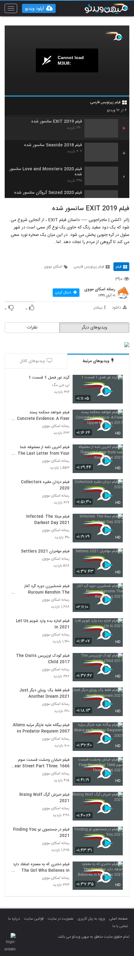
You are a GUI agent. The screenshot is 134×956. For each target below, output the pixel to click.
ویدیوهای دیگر (94, 327)
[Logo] (113, 36)
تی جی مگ (60, 385)
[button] (39, 8)
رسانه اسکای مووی (99, 290)
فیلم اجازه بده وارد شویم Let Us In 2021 (42, 624)
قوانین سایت (34, 919)
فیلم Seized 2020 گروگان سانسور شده (48, 192)
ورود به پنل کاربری (91, 919)
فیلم (119, 267)
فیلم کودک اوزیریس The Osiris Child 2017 (42, 659)
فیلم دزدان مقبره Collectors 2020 (45, 485)
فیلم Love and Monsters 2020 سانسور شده (45, 172)
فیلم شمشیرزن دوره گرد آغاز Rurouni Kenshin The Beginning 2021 (46, 589)
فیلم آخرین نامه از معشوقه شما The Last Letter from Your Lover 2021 (43, 450)
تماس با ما (120, 926)
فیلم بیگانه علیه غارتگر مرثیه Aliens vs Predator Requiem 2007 (41, 728)
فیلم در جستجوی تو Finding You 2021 (41, 833)
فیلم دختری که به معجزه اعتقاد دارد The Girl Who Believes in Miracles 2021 (41, 868)
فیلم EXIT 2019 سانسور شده (56, 121)
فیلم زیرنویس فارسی (105, 102)
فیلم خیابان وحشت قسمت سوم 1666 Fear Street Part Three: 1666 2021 (40, 763)
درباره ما (14, 919)
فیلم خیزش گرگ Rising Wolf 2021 (44, 798)
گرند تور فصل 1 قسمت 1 (48, 378)
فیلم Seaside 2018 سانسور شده (53, 145)
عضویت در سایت (61, 919)
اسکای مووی (53, 267)
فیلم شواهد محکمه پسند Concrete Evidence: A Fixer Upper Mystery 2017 (43, 416)
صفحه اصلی (118, 919)
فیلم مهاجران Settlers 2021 (45, 552)
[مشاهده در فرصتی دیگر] (115, 383)
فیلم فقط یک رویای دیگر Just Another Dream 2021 (44, 693)
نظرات (32, 327)
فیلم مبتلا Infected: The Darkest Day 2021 (47, 520)
